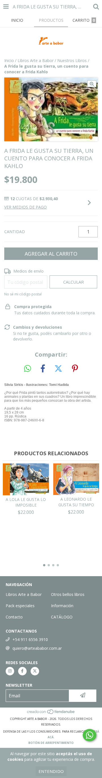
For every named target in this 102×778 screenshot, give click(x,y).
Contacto (14, 617)
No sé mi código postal (23, 294)
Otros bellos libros (67, 594)
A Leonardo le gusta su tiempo (76, 501)
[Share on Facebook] (42, 368)
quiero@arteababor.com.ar (37, 648)
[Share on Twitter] (58, 368)
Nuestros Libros (72, 60)
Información (62, 605)
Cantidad (14, 231)
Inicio (9, 60)
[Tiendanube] (51, 713)
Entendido (51, 771)
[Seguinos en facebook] (22, 671)
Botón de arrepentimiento (51, 743)
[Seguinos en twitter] (35, 671)
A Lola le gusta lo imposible (26, 502)
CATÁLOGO (62, 617)
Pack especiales (20, 605)
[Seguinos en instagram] (10, 671)
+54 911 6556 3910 (30, 639)
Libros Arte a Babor (36, 60)
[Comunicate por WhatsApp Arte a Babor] (89, 735)
